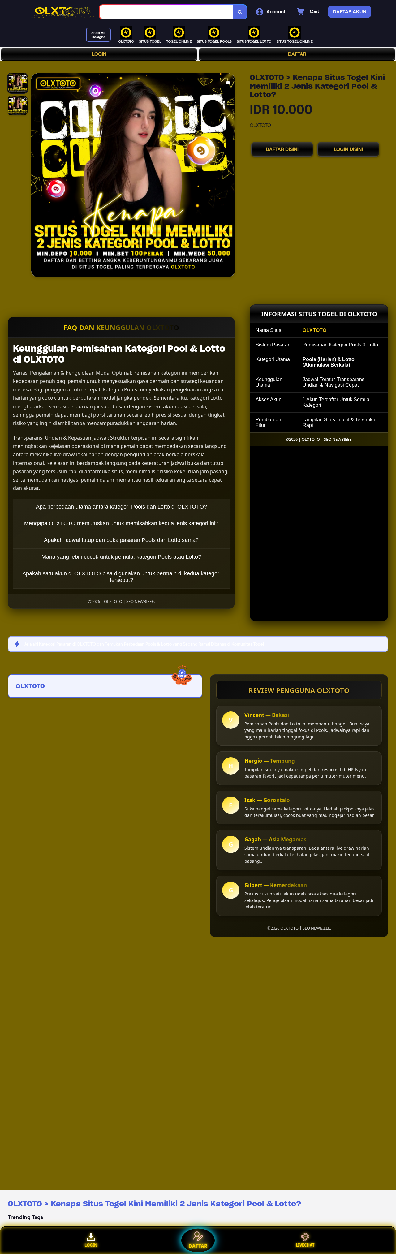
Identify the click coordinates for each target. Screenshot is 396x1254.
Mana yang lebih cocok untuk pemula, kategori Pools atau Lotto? (121, 557)
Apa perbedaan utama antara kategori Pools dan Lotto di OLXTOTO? (121, 507)
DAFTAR (297, 54)
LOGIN (99, 54)
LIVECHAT (305, 1245)
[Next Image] (230, 176)
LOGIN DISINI (348, 149)
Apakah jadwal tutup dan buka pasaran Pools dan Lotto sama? (121, 540)
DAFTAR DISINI (282, 149)
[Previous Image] (36, 176)
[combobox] (166, 12)
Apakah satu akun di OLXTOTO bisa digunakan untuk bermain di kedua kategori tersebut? (121, 576)
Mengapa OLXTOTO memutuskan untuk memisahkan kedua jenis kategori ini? (121, 523)
